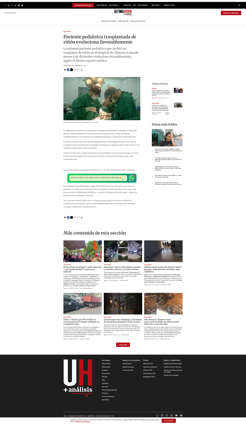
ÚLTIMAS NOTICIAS (83, 5)
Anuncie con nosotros (131, 360)
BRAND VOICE (169, 5)
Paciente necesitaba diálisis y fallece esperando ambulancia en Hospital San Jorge (168, 150)
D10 (134, 5)
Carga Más (123, 345)
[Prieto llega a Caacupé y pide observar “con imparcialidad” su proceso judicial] (82, 251)
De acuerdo (168, 421)
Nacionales (67, 31)
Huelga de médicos (109, 21)
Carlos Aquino (167, 113)
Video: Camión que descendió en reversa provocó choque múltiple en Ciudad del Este (81, 321)
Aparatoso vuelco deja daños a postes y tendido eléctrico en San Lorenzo (122, 268)
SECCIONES (113, 5)
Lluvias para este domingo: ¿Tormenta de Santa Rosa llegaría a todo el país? (123, 320)
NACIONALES (102, 5)
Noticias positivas (137, 21)
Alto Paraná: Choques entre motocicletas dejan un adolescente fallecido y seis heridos (161, 321)
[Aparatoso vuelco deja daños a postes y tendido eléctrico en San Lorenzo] (123, 251)
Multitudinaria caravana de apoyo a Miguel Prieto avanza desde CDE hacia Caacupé (168, 168)
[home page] (123, 13)
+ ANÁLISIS (126, 5)
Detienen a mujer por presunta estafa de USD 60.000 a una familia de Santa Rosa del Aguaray (160, 108)
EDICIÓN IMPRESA (231, 13)
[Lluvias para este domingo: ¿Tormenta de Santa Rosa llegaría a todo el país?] (123, 303)
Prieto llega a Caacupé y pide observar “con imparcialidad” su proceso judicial (82, 269)
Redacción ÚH (124, 280)
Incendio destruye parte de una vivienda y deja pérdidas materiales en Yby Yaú (168, 159)
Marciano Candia (166, 284)
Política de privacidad (82, 421)
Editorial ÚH (123, 21)
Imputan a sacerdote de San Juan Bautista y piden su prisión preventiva (168, 183)
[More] (119, 5)
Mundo (154, 88)
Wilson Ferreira (84, 339)
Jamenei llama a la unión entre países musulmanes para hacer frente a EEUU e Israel (161, 93)
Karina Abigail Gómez (86, 288)
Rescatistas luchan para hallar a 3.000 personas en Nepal (168, 176)
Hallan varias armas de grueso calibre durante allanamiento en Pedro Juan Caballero (163, 269)
